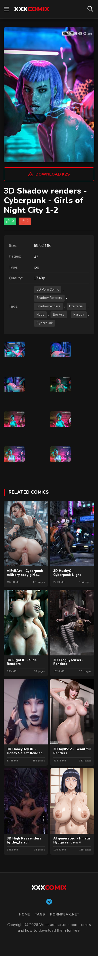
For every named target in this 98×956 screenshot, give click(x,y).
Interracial (76, 306)
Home (24, 914)
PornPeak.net (64, 914)
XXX (31, 9)
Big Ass (59, 314)
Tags (40, 914)
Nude (40, 314)
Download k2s (52, 174)
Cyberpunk (44, 323)
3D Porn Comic (47, 289)
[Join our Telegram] (49, 901)
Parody (78, 314)
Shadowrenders (48, 306)
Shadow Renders (49, 298)
